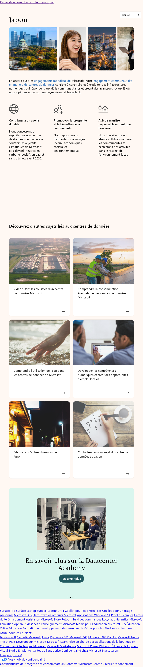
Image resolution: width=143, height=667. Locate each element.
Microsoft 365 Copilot (102, 637)
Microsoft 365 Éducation (124, 624)
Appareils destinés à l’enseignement (38, 624)
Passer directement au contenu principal (27, 2)
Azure (45, 637)
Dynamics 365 (59, 637)
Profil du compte (122, 615)
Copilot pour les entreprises (83, 610)
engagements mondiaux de (52, 81)
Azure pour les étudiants (16, 633)
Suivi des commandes (87, 619)
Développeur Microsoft (31, 641)
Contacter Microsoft (78, 664)
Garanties (122, 619)
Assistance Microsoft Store (43, 619)
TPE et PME (7, 641)
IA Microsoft (8, 637)
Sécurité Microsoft (29, 637)
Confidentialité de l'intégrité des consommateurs (32, 664)
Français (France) (11, 655)
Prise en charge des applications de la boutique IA (102, 641)
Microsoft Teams (128, 637)
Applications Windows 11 (93, 615)
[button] (67, 597)
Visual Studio (8, 650)
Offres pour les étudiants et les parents (110, 628)
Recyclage (108, 619)
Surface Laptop (26, 610)
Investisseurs (110, 650)
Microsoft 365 (23, 615)
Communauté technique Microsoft (23, 646)
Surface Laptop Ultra (50, 610)
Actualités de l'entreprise (44, 650)
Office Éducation (11, 628)
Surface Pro (7, 610)
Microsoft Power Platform (94, 646)
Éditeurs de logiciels (124, 646)
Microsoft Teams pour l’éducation (84, 624)
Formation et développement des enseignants (53, 628)
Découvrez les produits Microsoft (54, 615)
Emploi (22, 650)
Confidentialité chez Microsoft (81, 650)
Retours (67, 619)
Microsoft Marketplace (61, 646)
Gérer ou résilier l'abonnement (113, 664)
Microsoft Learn (57, 641)
